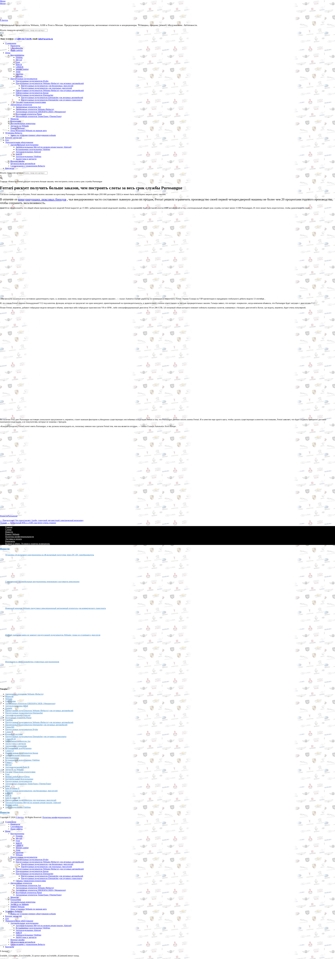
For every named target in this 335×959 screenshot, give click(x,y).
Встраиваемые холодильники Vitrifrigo (33, 149)
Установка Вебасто (13, 133)
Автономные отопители (21, 104)
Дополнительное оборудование (19, 142)
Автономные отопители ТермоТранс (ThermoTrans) (39, 116)
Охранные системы (14, 734)
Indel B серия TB (12, 798)
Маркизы (14, 119)
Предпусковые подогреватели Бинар (32, 93)
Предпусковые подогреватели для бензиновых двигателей (47, 86)
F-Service (4, 20)
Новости (4, 516)
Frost (18, 62)
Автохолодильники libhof (16, 706)
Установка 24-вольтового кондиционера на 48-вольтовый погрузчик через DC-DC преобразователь (49, 555)
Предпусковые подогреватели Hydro (32, 81)
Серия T (9, 732)
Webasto (19, 76)
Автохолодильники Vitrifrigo (28, 156)
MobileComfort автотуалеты (17, 776)
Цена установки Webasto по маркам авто (28, 130)
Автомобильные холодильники (24, 145)
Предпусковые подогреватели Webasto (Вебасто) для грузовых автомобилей (50, 90)
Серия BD (9, 727)
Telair (18, 71)
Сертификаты (16, 48)
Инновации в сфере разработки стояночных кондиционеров (32, 662)
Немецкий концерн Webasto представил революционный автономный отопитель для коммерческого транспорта (55, 608)
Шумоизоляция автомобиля (22, 163)
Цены (7, 53)
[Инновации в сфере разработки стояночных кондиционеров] (15, 674)
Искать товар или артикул (11, 30)
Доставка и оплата (13, 539)
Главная (8, 527)
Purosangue (12, 516)
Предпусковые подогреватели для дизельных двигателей (46, 88)
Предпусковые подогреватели (23, 79)
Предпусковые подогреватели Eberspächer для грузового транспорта (51, 100)
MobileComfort (22, 69)
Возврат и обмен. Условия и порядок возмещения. (27, 544)
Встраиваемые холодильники (18, 748)
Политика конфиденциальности (19, 536)
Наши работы (16, 50)
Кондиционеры (17, 55)
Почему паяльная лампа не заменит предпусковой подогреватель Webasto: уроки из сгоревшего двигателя (52, 635)
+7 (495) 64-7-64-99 (22, 39)
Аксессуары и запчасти (26, 159)
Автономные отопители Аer (28, 107)
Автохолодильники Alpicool (28, 152)
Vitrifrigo (19, 74)
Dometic (19, 57)
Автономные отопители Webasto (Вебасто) (35, 109)
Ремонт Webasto (17, 128)
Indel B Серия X (12, 788)
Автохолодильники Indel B (17, 767)
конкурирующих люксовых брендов (42, 199)
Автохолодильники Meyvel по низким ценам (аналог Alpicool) (43, 147)
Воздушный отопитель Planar (29, 114)
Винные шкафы (17, 161)
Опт (7, 140)
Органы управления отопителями (31, 102)
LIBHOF (19, 67)
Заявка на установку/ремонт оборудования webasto (33, 135)
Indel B (19, 64)
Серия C (9, 762)
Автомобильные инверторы (22, 123)
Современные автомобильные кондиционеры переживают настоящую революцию (42, 581)
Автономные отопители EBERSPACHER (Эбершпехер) (41, 112)
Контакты (9, 168)
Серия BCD (10, 739)
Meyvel (19, 60)
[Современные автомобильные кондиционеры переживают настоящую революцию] (15, 594)
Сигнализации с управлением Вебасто (27, 166)
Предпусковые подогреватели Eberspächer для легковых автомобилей (52, 97)
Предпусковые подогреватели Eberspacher (34, 95)
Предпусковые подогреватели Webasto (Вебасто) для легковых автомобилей (50, 83)
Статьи (8, 529)
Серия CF (9, 751)
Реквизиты (15, 46)
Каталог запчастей (13, 137)
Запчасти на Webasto (19, 126)
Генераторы (15, 121)
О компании (10, 43)
